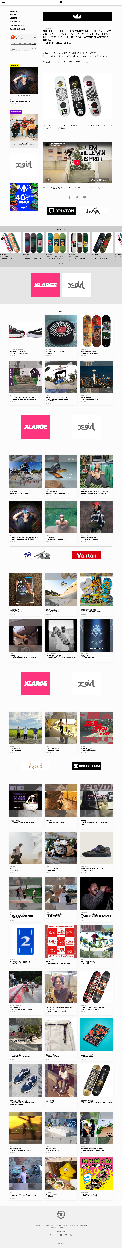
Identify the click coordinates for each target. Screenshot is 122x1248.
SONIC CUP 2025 (17, 29)
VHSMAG (12, 50)
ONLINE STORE (17, 25)
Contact (38, 1225)
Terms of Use (61, 1225)
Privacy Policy (50, 1225)
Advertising (83, 1225)
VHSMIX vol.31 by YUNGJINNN (22, 50)
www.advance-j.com (90, 62)
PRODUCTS (47, 28)
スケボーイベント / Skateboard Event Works (61, 1227)
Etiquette (72, 1225)
